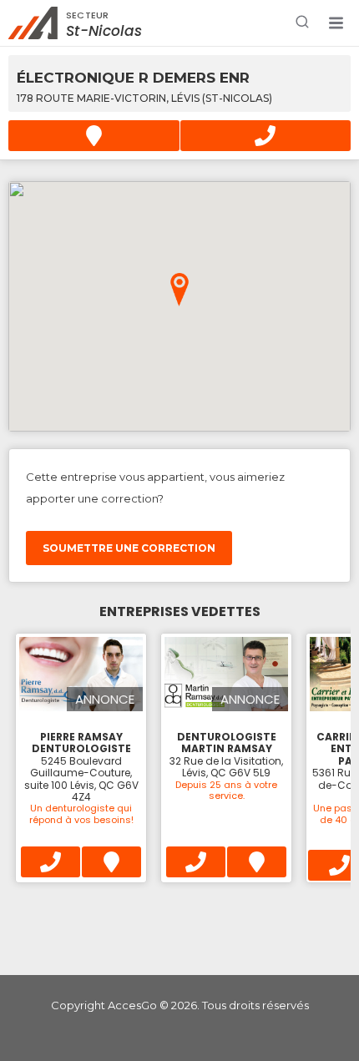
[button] (336, 23)
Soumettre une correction (129, 548)
